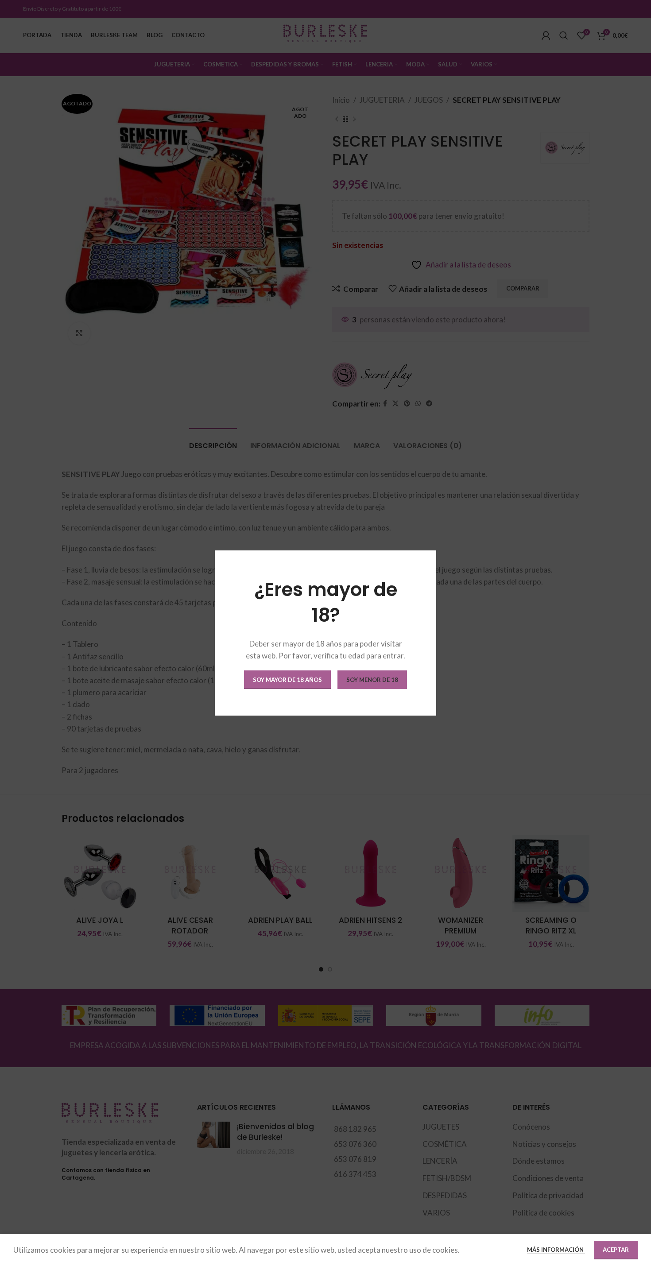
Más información (556, 1249)
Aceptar (616, 1249)
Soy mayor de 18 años (287, 679)
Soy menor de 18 (372, 679)
